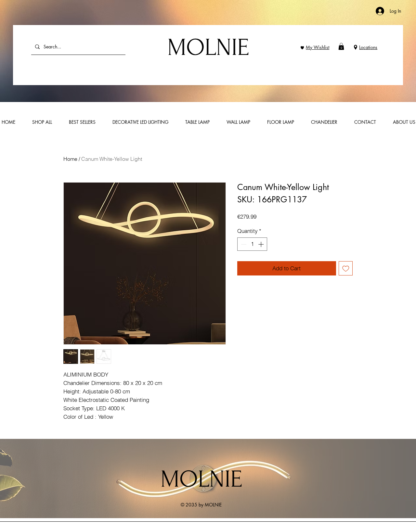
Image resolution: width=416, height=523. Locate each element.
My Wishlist (317, 47)
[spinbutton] (252, 244)
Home (70, 159)
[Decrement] (243, 244)
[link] (341, 46)
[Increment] (261, 244)
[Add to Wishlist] (346, 268)
